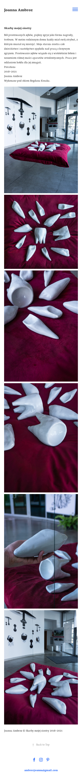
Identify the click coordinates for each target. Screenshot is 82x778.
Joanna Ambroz (18, 9)
